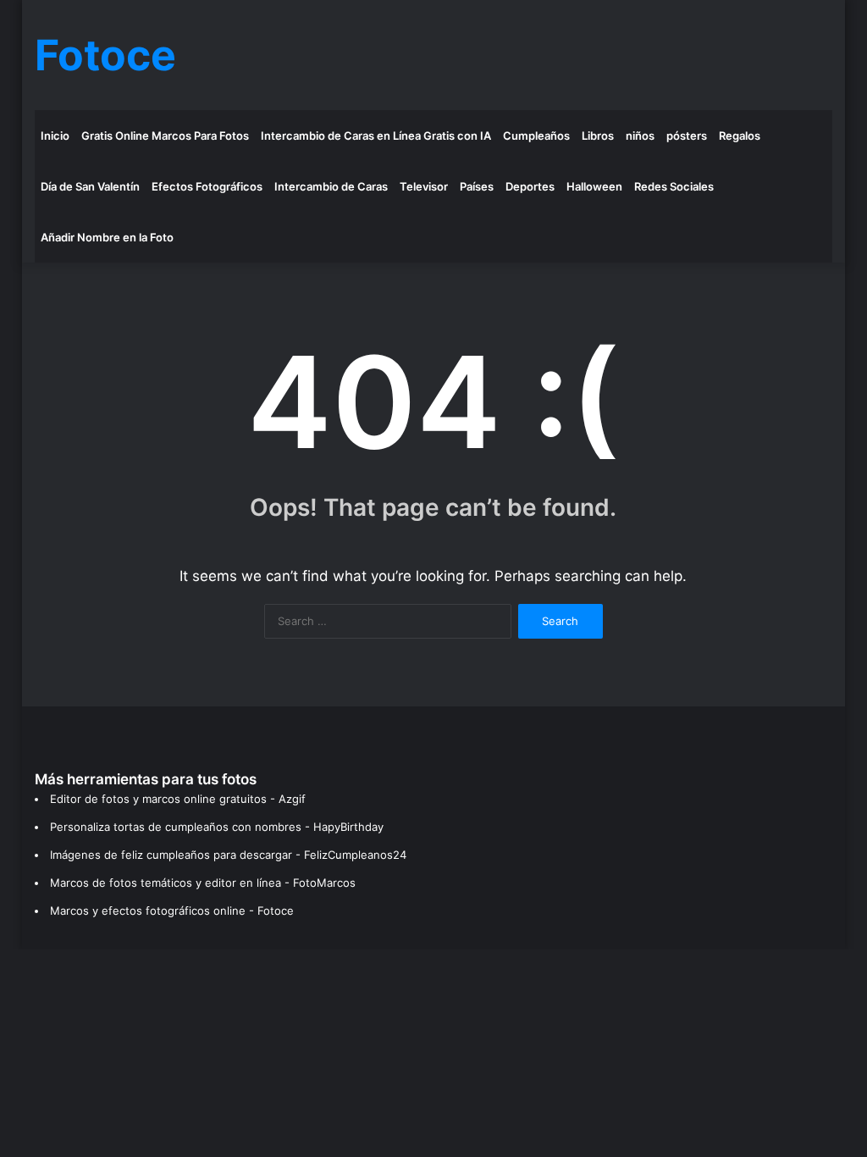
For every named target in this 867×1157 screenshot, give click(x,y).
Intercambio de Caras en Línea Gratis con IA (376, 135)
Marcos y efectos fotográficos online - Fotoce (172, 910)
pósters (686, 135)
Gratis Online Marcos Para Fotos (165, 135)
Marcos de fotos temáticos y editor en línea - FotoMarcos (203, 882)
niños (640, 135)
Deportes (530, 186)
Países (477, 186)
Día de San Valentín (90, 186)
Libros (598, 135)
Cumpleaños (536, 135)
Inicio (55, 135)
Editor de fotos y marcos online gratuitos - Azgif (178, 798)
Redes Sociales (674, 186)
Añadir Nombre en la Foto (107, 237)
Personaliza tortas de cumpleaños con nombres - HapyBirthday (217, 826)
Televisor (424, 186)
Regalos (739, 135)
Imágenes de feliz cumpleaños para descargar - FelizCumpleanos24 (228, 854)
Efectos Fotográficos (207, 186)
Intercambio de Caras (331, 186)
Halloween (594, 186)
